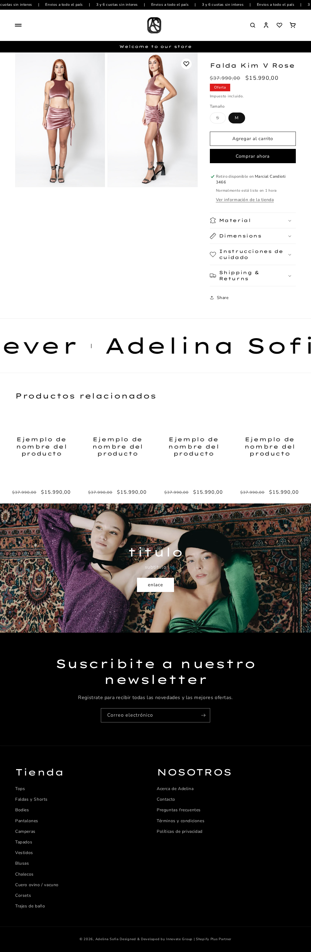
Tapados (23, 842)
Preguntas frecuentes (179, 810)
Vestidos (24, 853)
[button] (18, 25)
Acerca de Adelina (175, 789)
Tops (20, 789)
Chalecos (24, 874)
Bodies (22, 810)
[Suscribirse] (203, 715)
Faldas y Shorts (31, 799)
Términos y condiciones (180, 821)
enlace (155, 585)
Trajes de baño (30, 906)
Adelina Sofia (107, 939)
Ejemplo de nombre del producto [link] (41, 446)
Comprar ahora (253, 156)
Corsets (23, 895)
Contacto (166, 799)
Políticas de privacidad (180, 831)
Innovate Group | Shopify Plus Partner (198, 939)
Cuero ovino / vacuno (37, 885)
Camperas (25, 831)
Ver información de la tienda (245, 200)
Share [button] (223, 298)
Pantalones (26, 821)
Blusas (22, 863)
